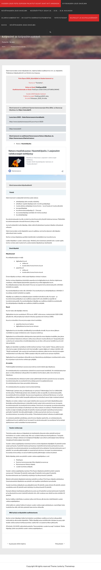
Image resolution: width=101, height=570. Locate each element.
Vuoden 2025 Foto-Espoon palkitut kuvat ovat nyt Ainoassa (30, 3)
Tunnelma (39, 83)
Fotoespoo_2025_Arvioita (39, 98)
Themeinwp (70, 566)
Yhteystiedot (60, 18)
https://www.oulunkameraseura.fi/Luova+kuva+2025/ (26, 121)
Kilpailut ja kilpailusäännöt (84, 18)
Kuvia (4, 25)
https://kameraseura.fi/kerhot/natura (21, 138)
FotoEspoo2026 (41, 87)
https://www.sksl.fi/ (24, 110)
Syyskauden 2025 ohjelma (74, 3)
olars (13, 42)
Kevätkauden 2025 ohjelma (14, 11)
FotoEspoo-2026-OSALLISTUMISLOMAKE (45, 89)
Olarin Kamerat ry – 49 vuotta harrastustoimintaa (26, 18)
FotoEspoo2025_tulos (42, 96)
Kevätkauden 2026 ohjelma (23, 25)
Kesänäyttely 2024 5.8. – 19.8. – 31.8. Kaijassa (51, 11)
